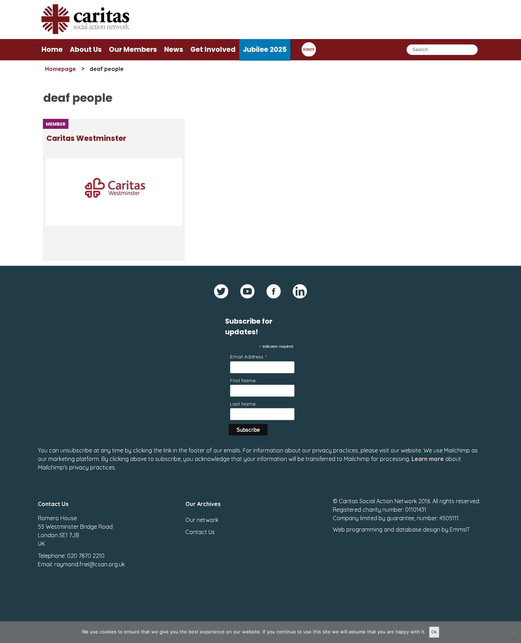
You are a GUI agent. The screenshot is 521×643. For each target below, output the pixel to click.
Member (56, 124)
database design (418, 529)
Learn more (427, 458)
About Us (86, 49)
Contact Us (200, 531)
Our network (201, 519)
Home (52, 49)
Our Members (133, 49)
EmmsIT (460, 529)
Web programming (357, 529)
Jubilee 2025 (265, 49)
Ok (434, 631)
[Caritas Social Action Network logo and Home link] (85, 32)
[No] (512, 632)
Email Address (248, 356)
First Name (243, 380)
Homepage (60, 68)
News (173, 49)
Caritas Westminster (86, 138)
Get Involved (213, 49)
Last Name (243, 404)
